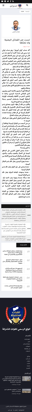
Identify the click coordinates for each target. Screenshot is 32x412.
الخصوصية (21, 410)
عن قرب (28, 359)
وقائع (28, 356)
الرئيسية (27, 11)
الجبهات (28, 351)
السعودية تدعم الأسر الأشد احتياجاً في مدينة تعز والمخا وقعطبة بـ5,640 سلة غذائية (13, 270)
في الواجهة (27, 349)
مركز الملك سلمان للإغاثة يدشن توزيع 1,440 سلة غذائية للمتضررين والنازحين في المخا (12, 252)
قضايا (28, 366)
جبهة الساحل (26, 344)
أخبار (29, 341)
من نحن (10, 410)
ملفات (28, 361)
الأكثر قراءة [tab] (23, 245)
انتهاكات (28, 346)
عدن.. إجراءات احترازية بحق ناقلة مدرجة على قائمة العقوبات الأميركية (12, 279)
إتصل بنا (15, 410)
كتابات (22, 11)
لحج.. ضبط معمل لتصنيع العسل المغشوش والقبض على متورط (12, 261)
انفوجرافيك (27, 339)
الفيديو (28, 368)
